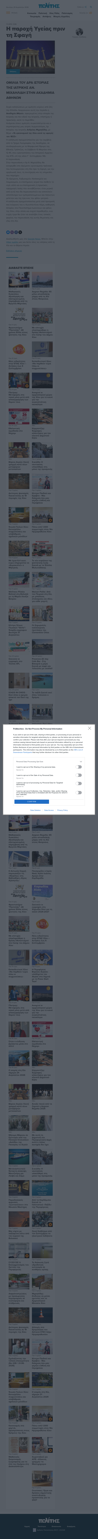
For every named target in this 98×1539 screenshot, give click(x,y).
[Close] (90, 729)
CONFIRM (31, 802)
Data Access (49, 810)
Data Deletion (35, 810)
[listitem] (49, 761)
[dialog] (49, 769)
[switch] (79, 767)
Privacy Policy (62, 810)
